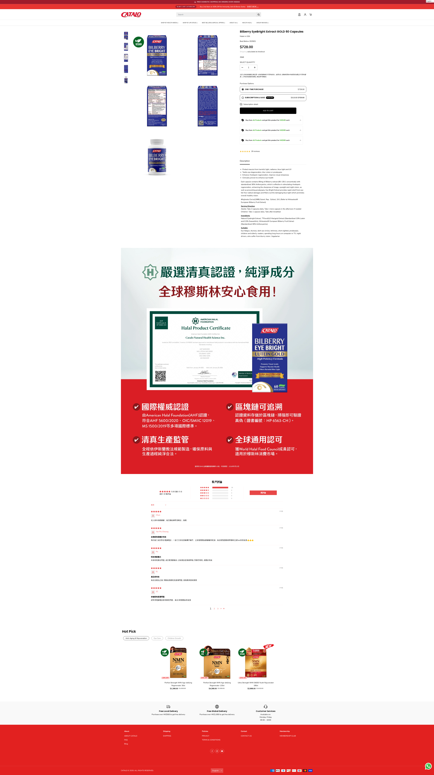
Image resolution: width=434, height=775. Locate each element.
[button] (204, 487)
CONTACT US (246, 736)
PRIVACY (205, 736)
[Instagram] (217, 751)
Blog (126, 744)
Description (245, 161)
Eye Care (157, 638)
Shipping (243, 51)
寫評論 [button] (263, 493)
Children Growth (174, 638)
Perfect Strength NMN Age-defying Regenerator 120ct (217, 684)
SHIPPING (167, 736)
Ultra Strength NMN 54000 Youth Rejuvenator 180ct (256, 684)
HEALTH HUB (246, 23)
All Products (257, 120)
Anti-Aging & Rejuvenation (136, 638)
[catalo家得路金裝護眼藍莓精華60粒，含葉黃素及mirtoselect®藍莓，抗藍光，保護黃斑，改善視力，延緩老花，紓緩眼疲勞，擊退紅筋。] (157, 55)
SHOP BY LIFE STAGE (190, 23)
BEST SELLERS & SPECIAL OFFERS (213, 23)
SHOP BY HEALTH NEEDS (169, 23)
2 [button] (214, 608)
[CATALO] (131, 14)
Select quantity (247, 62)
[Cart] (310, 14)
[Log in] (305, 14)
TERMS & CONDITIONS (211, 740)
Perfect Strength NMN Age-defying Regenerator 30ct (178, 684)
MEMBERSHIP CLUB (288, 736)
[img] (156, 511)
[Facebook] (212, 751)
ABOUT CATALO (130, 736)
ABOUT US (233, 23)
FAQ (126, 740)
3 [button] (217, 608)
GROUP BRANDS (262, 23)
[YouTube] (222, 751)
